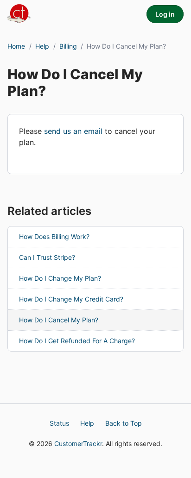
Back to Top (123, 423)
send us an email (73, 131)
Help (42, 46)
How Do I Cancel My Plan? (58, 320)
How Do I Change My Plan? (60, 278)
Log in (165, 14)
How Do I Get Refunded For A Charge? (77, 341)
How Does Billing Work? (54, 236)
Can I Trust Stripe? (47, 257)
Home (16, 46)
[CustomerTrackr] (22, 13)
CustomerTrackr (78, 443)
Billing (68, 46)
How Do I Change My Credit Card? (71, 299)
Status (59, 423)
